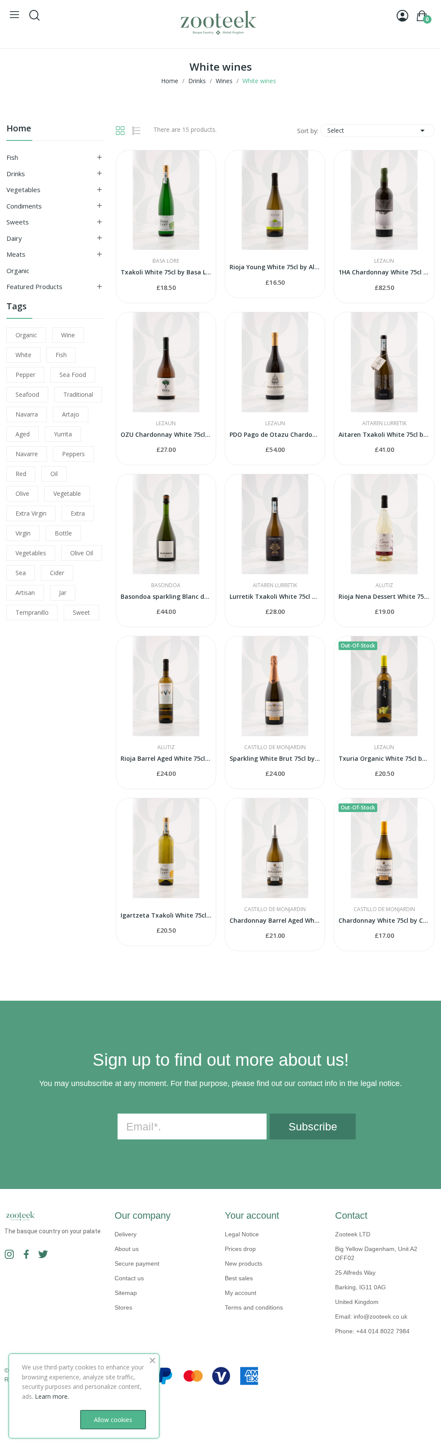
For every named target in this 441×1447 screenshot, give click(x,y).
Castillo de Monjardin (275, 747)
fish (61, 355)
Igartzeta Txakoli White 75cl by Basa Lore (166, 915)
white (23, 355)
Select (377, 130)
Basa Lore (165, 261)
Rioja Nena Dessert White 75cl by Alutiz (384, 596)
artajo (70, 414)
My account (240, 1292)
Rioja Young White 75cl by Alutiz (275, 267)
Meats (15, 254)
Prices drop (240, 1248)
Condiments (24, 206)
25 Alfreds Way (355, 1272)
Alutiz (384, 585)
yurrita (63, 434)
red (21, 474)
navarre (27, 454)
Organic (17, 270)
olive (22, 493)
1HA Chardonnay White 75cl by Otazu (384, 272)
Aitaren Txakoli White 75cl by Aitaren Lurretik (384, 434)
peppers (73, 454)
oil (54, 474)
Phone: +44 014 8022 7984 (372, 1331)
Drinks (15, 173)
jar (62, 592)
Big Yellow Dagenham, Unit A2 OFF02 (376, 1253)
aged (23, 434)
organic (26, 335)
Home (18, 129)
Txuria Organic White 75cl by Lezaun (384, 758)
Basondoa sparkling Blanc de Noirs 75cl (166, 596)
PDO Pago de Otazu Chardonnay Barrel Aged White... (275, 434)
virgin (23, 533)
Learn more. (52, 1396)
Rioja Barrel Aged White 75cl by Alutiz (166, 758)
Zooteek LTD (352, 1234)
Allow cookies (113, 1420)
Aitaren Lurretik (384, 423)
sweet (81, 612)
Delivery (126, 1234)
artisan (25, 592)
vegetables (31, 553)
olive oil (81, 553)
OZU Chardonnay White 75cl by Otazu (166, 434)
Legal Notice (242, 1234)
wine (68, 335)
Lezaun (384, 261)
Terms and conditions (254, 1307)
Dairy (14, 238)
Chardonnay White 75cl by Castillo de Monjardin (384, 920)
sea (21, 573)
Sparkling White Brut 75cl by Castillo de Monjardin (275, 758)
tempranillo (32, 612)
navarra (27, 414)
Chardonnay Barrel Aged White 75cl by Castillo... (275, 920)
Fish (12, 157)
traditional (78, 394)
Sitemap (126, 1292)
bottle (63, 533)
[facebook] (26, 1254)
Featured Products (34, 286)
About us (127, 1248)
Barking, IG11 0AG (360, 1287)
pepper (25, 374)
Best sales (239, 1278)
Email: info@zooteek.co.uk (371, 1316)
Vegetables (23, 189)
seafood (27, 394)
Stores (123, 1307)
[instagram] (9, 1254)
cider (57, 573)
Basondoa (165, 585)
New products (243, 1263)
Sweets (17, 222)
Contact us (129, 1278)
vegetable (67, 493)
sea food (72, 374)
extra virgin (31, 513)
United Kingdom (357, 1301)
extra (78, 513)
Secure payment (137, 1263)
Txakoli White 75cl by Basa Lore (166, 272)
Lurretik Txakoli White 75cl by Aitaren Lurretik (275, 596)
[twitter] (43, 1254)
